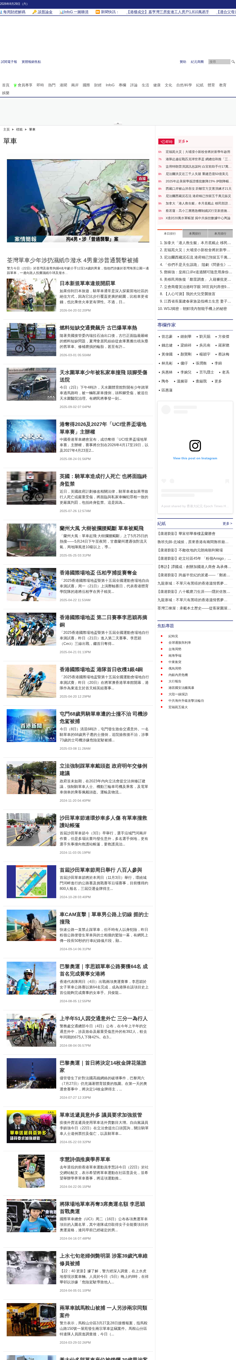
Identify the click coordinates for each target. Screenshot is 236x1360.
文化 (168, 85)
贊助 (183, 62)
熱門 (52, 85)
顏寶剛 (186, 354)
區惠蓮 (167, 390)
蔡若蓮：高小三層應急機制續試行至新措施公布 (198, 211)
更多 (218, 381)
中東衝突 (174, 662)
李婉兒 (186, 372)
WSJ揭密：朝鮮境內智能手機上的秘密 (195, 309)
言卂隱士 (206, 372)
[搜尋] (233, 61)
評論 (134, 85)
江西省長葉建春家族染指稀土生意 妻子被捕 (197, 301)
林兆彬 (167, 363)
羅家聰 (223, 345)
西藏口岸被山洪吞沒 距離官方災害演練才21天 (199, 188)
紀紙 (200, 85)
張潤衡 (201, 363)
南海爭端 (174, 655)
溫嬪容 (182, 381)
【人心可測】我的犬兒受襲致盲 (189, 294)
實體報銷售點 (31, 62)
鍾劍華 (186, 336)
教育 (223, 85)
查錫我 (201, 381)
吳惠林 (167, 372)
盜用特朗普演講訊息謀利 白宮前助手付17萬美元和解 (199, 167)
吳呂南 (204, 345)
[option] (78, 201)
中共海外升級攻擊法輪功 (186, 700)
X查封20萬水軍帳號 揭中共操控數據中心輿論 (198, 218)
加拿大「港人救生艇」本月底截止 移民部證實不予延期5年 (198, 203)
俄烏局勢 (174, 668)
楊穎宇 (204, 354)
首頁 (5, 85)
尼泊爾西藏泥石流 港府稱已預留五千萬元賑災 (198, 196)
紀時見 (173, 636)
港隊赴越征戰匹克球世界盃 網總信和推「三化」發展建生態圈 (197, 159)
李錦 (218, 363)
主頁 (6, 129)
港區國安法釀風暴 (181, 688)
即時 (40, 85)
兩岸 (75, 85)
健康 (157, 85)
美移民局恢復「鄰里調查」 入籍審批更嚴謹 (197, 279)
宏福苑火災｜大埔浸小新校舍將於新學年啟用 (198, 152)
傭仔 (184, 363)
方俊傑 (223, 336)
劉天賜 (204, 336)
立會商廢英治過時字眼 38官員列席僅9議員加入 (197, 287)
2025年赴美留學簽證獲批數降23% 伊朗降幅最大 (199, 181)
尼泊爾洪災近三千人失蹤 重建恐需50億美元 (197, 174)
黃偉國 (167, 354)
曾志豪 (167, 336)
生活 (145, 85)
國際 (86, 85)
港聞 (63, 85)
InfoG (110, 85)
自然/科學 (184, 85)
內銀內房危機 (178, 675)
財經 (98, 85)
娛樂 (5, 93)
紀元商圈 (197, 62)
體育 (211, 85)
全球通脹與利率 (179, 642)
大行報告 (174, 681)
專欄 (122, 85)
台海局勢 (174, 649)
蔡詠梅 (223, 354)
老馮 (225, 372)
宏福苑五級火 (178, 707)
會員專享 (25, 85)
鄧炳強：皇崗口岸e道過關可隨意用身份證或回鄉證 (198, 272)
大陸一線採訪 (178, 694)
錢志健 (167, 345)
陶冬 (165, 381)
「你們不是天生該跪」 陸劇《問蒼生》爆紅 (197, 265)
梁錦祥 (186, 345)
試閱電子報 (9, 62)
